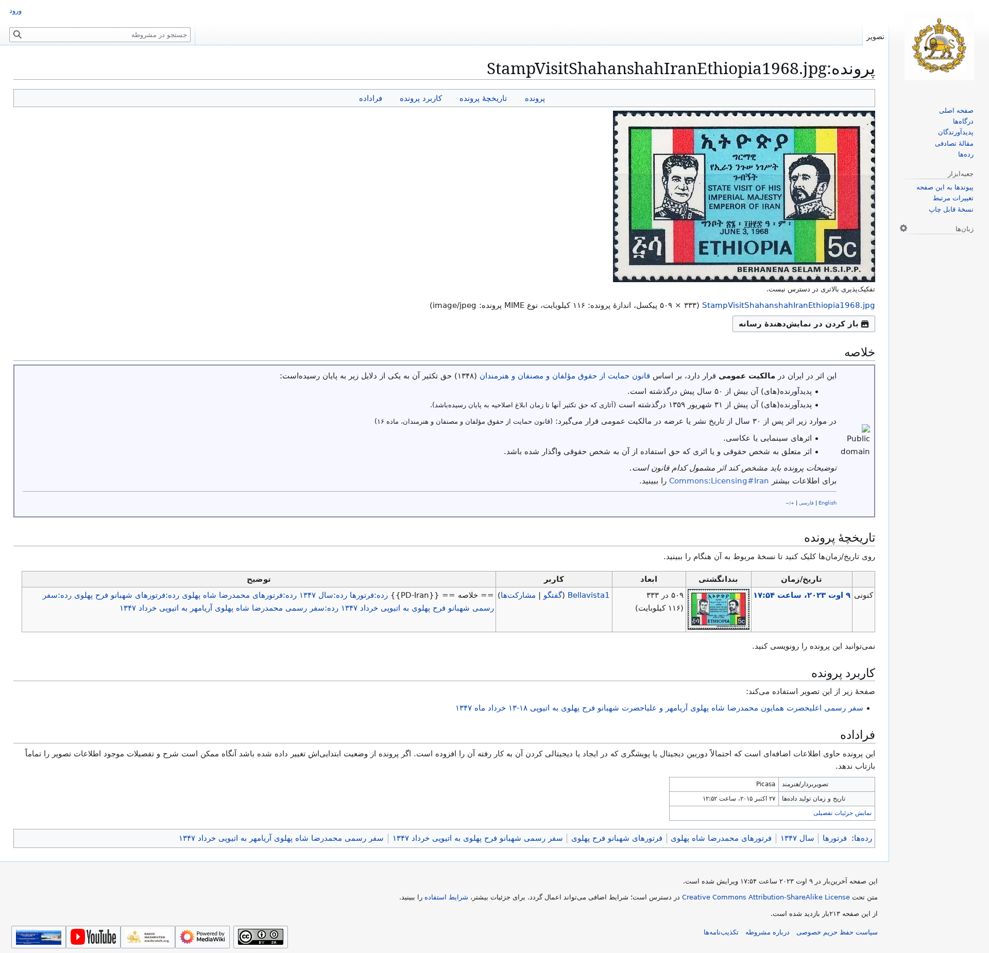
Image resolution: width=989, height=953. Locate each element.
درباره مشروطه (767, 932)
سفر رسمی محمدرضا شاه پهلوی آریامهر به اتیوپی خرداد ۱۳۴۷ (281, 838)
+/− (790, 503)
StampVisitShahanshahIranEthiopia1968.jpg (788, 305)
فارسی (806, 503)
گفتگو (552, 595)
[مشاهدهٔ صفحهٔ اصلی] (939, 45)
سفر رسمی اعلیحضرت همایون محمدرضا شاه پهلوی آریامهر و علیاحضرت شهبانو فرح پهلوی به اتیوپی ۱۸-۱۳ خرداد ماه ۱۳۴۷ (659, 708)
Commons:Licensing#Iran (719, 481)
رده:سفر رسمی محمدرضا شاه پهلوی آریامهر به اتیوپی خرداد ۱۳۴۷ (229, 608)
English (828, 503)
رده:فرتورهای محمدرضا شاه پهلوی (239, 595)
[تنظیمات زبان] (903, 228)
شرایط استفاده (446, 897)
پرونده (535, 98)
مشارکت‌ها (518, 595)
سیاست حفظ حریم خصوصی (837, 932)
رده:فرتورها (369, 595)
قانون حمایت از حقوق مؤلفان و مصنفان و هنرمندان (565, 375)
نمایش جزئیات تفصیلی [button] (842, 813)
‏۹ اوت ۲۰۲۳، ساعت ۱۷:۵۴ (801, 595)
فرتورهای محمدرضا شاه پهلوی (721, 838)
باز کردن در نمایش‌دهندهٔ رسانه (799, 323)
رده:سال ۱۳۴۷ (323, 595)
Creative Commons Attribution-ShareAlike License (766, 897)
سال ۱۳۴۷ (797, 838)
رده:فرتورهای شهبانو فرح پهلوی (126, 595)
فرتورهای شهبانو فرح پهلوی (616, 838)
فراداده (370, 98)
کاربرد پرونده (421, 98)
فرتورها (835, 838)
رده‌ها (863, 838)
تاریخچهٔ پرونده (483, 98)
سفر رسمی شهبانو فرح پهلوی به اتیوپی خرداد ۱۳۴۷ (478, 838)
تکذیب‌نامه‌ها (721, 932)
